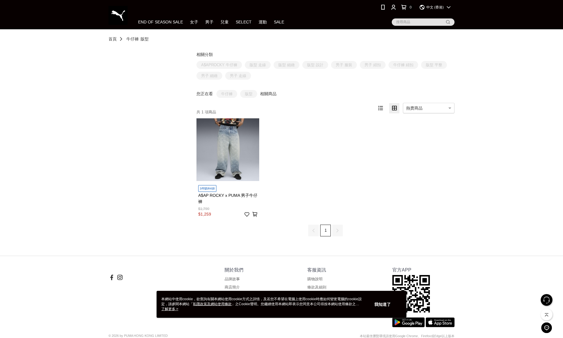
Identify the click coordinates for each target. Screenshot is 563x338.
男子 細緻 (209, 76)
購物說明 (315, 279)
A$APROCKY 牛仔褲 (219, 65)
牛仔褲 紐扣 (403, 65)
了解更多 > (169, 309)
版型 (144, 39)
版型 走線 (258, 65)
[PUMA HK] (118, 15)
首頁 (112, 39)
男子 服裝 (344, 65)
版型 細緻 (286, 65)
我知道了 (382, 304)
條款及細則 (316, 287)
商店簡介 (232, 287)
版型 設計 (315, 65)
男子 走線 (238, 76)
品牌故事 (232, 279)
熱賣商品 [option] (414, 108)
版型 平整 (434, 65)
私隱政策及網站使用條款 (212, 304)
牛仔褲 (132, 39)
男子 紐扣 (372, 65)
